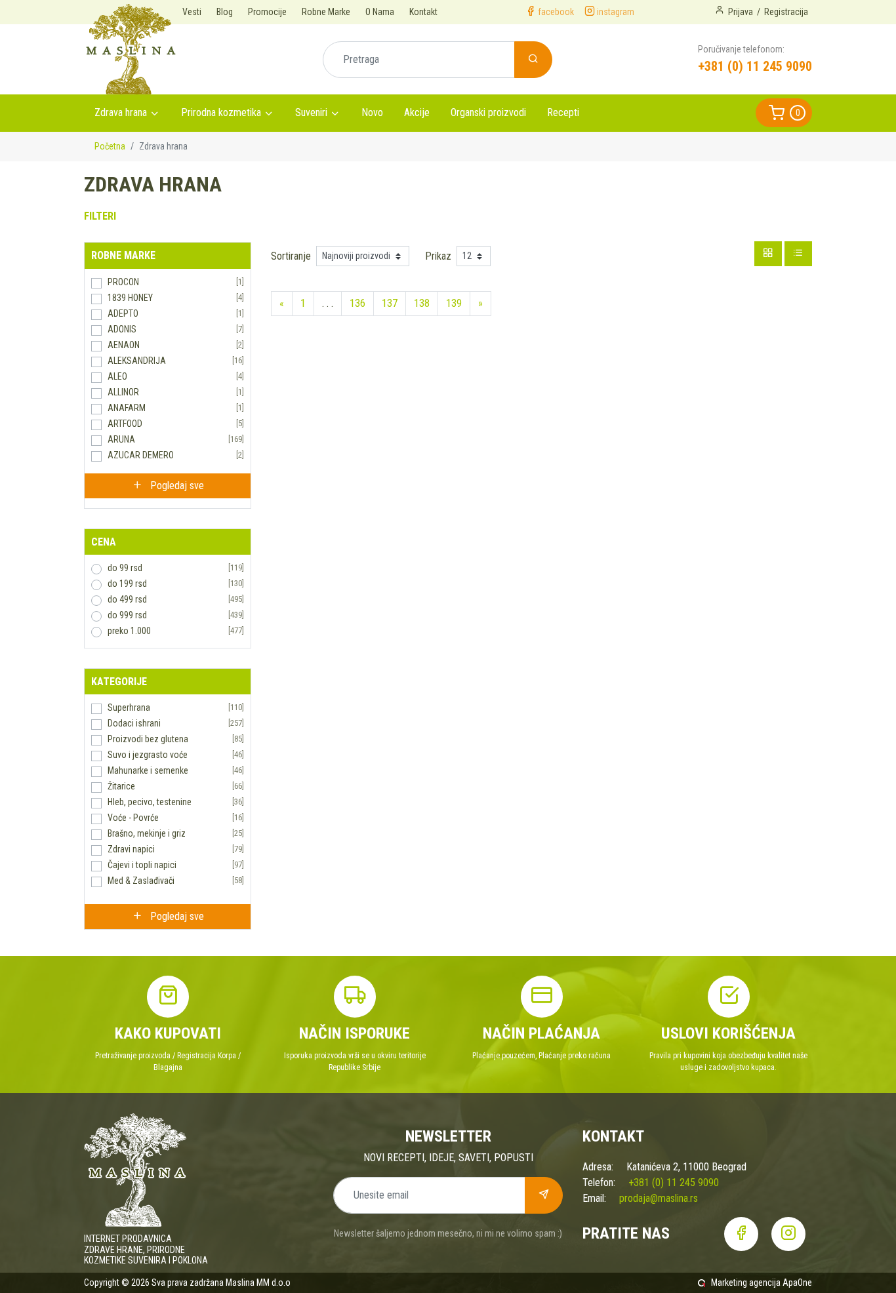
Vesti (191, 12)
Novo (372, 112)
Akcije (417, 112)
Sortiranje (291, 256)
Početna (109, 146)
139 (454, 303)
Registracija (786, 12)
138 (422, 303)
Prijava (740, 12)
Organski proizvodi (488, 112)
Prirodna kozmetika (221, 112)
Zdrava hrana (120, 112)
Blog (224, 12)
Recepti (563, 112)
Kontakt (423, 12)
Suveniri (311, 112)
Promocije (267, 12)
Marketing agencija (746, 1282)
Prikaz (438, 256)
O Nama (379, 12)
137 (389, 303)
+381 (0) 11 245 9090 (755, 66)
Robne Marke (326, 12)
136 (357, 303)
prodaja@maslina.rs (658, 1198)
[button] (784, 112)
